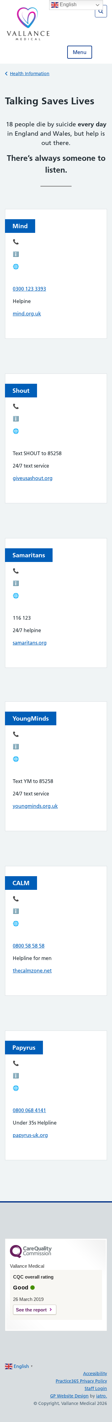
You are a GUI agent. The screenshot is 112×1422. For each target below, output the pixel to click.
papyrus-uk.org (30, 1135)
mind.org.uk (27, 313)
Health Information (29, 73)
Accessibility (95, 1373)
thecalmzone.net (32, 970)
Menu (79, 52)
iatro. (101, 1396)
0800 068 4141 (29, 1110)
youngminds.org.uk (35, 806)
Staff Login (96, 1388)
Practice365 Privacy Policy (81, 1381)
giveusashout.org (33, 478)
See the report (31, 1309)
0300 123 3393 (29, 289)
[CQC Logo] (31, 1256)
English (67, 4)
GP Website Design (69, 1396)
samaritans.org (30, 643)
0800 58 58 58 (28, 946)
